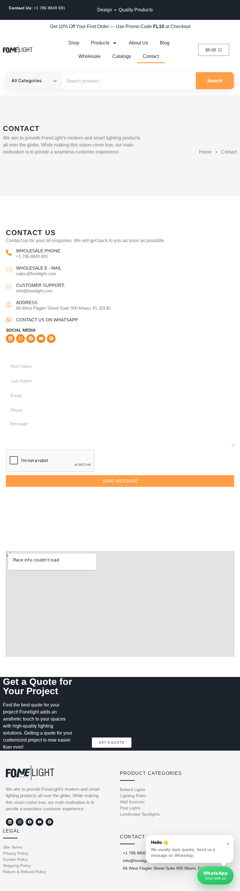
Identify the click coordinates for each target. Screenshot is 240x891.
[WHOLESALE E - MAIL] (9, 270)
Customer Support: (40, 285)
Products (100, 42)
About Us (138, 42)
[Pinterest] (51, 338)
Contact (151, 56)
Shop (73, 42)
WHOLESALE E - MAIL (38, 268)
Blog (164, 42)
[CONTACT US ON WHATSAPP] (9, 320)
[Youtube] (41, 338)
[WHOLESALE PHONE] (9, 253)
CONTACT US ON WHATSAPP (47, 319)
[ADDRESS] (9, 304)
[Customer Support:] (9, 287)
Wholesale (89, 56)
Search (214, 80)
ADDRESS (26, 302)
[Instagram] (20, 338)
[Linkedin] (10, 338)
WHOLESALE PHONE (38, 250)
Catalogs (121, 56)
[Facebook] (30, 338)
